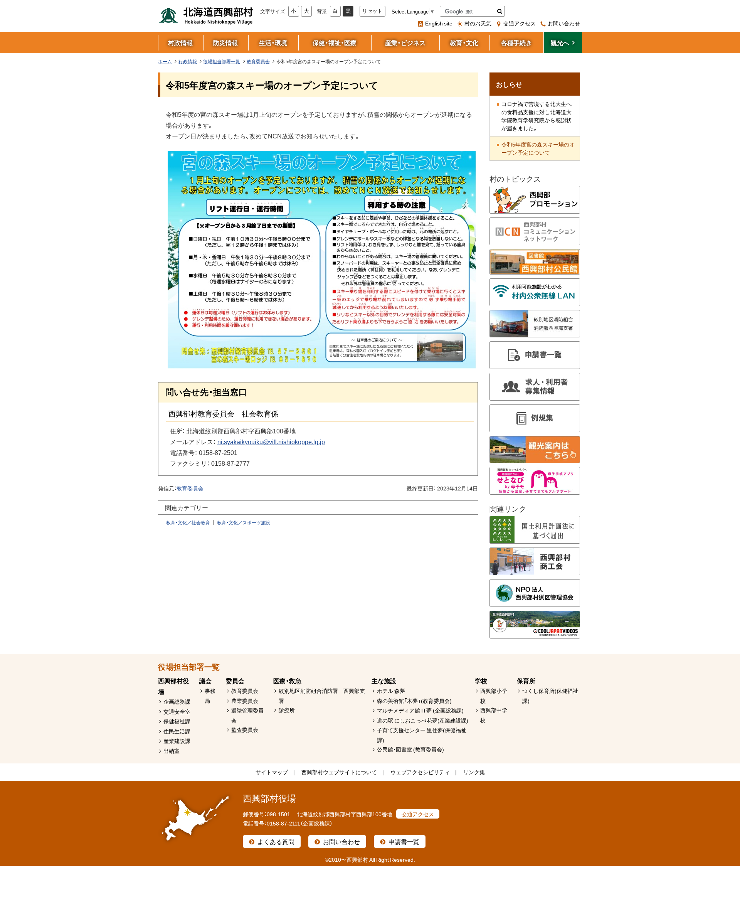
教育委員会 (258, 61)
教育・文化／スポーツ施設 (243, 522)
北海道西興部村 (206, 15)
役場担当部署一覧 (221, 61)
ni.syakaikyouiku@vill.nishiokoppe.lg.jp (271, 441)
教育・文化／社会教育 (188, 522)
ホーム (165, 61)
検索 (500, 11)
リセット (372, 11)
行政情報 (187, 61)
